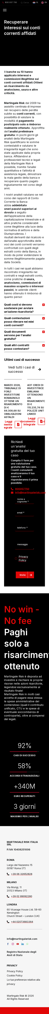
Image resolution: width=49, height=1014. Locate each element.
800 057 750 (11, 2)
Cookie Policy (14, 975)
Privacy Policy (15, 971)
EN (46, 2)
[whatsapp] (27, 944)
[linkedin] (23, 944)
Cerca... (26, 2)
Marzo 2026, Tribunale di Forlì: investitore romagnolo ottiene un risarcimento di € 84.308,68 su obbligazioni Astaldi (13, 401)
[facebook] (8, 944)
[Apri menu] (4, 10)
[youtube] (18, 944)
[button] (24, 308)
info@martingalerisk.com (22, 938)
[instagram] (13, 944)
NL (37, 2)
